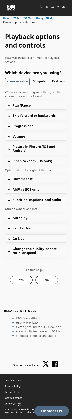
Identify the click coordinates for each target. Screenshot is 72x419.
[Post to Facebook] (55, 364)
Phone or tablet (17, 81)
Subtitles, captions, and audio (36, 336)
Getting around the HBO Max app (38, 327)
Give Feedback (13, 380)
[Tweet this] (47, 364)
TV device (58, 81)
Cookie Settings (13, 398)
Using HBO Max (45, 18)
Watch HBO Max (23, 18)
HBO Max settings (28, 318)
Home (6, 18)
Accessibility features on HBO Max (39, 331)
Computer (40, 81)
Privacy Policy (12, 386)
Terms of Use (12, 392)
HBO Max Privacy (27, 322)
